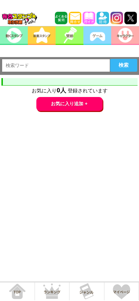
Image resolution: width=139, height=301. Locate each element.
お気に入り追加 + (69, 103)
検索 (124, 65)
